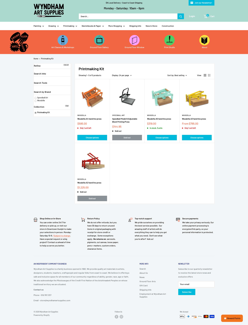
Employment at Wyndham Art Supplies (153, 295)
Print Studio (169, 47)
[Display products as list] (209, 75)
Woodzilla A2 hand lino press (89, 182)
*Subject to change (61, 235)
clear (67, 106)
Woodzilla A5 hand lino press (159, 119)
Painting (37, 26)
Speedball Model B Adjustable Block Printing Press (124, 120)
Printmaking (68, 26)
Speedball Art (42, 98)
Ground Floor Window (134, 47)
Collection (39, 106)
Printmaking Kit (47, 59)
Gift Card (144, 285)
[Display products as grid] (205, 75)
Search (143, 268)
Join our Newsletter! (203, 3)
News (142, 277)
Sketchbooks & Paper (91, 26)
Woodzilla (41, 100)
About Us (144, 273)
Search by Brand (42, 91)
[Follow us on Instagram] (121, 317)
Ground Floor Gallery (99, 47)
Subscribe (186, 292)
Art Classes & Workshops (62, 47)
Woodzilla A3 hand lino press (194, 119)
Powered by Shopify (42, 315)
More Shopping (115, 26)
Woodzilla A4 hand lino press (89, 119)
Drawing (52, 26)
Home (36, 59)
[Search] (180, 16)
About (204, 47)
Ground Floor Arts (148, 281)
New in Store (151, 26)
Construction (168, 26)
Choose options (92, 137)
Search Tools (40, 82)
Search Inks (40, 73)
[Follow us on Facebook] (116, 317)
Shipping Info (135, 26)
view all (66, 65)
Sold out (127, 137)
